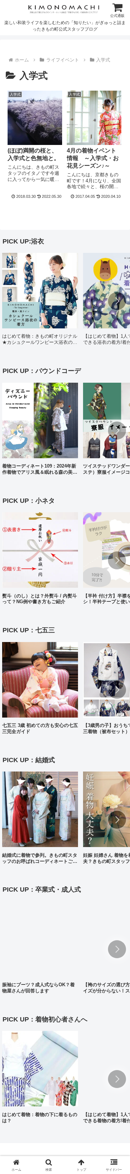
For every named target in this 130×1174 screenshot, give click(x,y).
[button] (117, 301)
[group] (40, 301)
